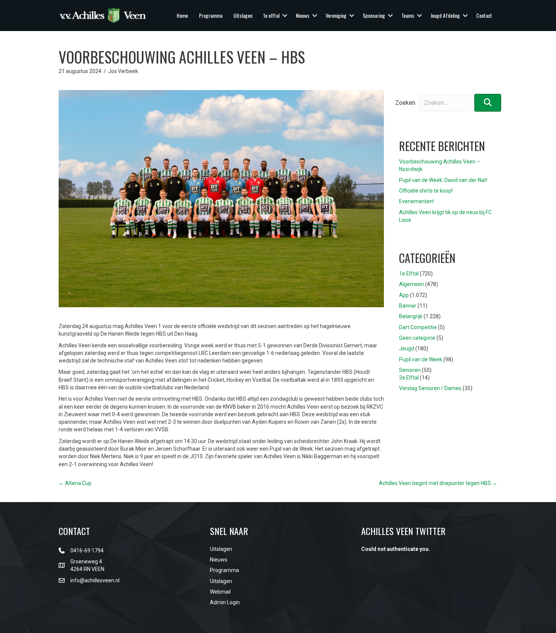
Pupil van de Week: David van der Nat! (443, 180)
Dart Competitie (418, 327)
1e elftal (271, 15)
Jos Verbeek (123, 71)
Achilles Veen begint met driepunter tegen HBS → (438, 483)
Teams (407, 15)
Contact (484, 15)
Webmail (220, 592)
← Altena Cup (75, 483)
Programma (210, 15)
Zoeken (405, 102)
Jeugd (406, 348)
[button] (285, 15)
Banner (407, 306)
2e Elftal (409, 378)
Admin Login (225, 602)
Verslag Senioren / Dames (430, 388)
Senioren (410, 370)
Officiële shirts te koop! (426, 191)
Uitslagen (242, 15)
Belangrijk (410, 316)
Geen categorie (417, 338)
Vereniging (336, 15)
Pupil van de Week (420, 359)
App (404, 295)
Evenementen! (416, 201)
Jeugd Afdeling (445, 15)
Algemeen (411, 284)
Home (182, 15)
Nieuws (302, 15)
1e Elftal (409, 274)
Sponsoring (374, 15)
